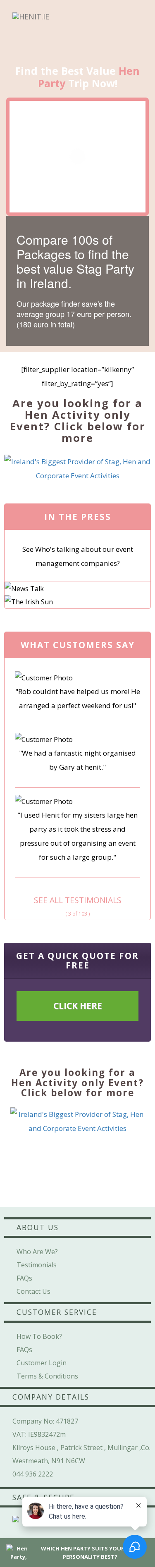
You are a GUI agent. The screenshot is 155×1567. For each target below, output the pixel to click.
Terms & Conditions (47, 1376)
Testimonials (37, 1264)
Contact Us (33, 1291)
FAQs (24, 1278)
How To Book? (39, 1336)
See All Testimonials (78, 900)
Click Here (77, 1005)
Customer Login (42, 1362)
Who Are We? (37, 1251)
